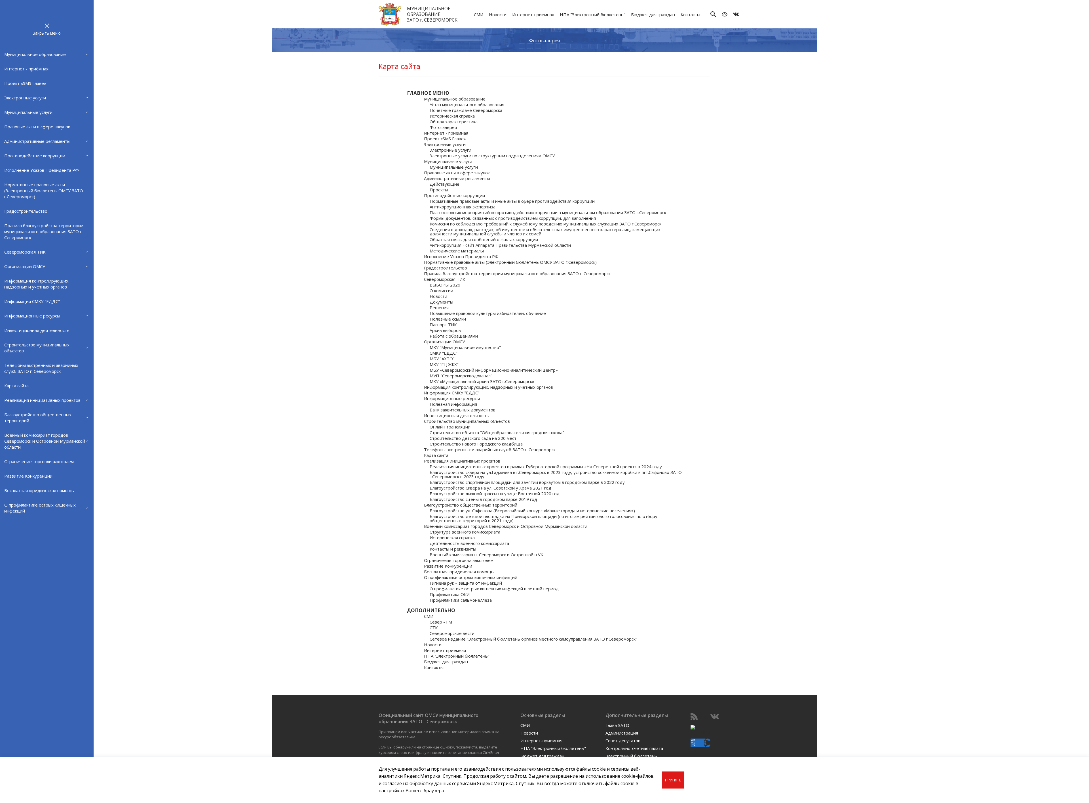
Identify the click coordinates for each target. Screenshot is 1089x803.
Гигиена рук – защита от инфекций (466, 583)
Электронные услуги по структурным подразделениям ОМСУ (492, 156)
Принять (673, 780)
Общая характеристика (454, 122)
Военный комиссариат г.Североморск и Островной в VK (486, 555)
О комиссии (441, 290)
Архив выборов (445, 330)
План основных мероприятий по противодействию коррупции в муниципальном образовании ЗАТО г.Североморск (548, 212)
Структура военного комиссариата (465, 532)
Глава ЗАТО (617, 725)
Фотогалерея (544, 40)
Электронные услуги (25, 98)
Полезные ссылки (448, 319)
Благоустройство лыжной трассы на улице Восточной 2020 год (495, 494)
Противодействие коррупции (34, 155)
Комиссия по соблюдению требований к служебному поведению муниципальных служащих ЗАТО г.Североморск (545, 224)
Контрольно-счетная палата (634, 748)
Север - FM (441, 622)
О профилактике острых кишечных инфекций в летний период (494, 589)
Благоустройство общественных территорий (37, 417)
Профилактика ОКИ (450, 594)
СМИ (478, 14)
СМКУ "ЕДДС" (443, 353)
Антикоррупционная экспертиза (462, 207)
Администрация (621, 733)
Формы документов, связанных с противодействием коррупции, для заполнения (513, 218)
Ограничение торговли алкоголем (39, 461)
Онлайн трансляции (450, 427)
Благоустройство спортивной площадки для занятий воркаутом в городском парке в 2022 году (527, 482)
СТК (434, 628)
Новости (497, 14)
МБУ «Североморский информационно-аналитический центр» (494, 370)
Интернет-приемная (533, 14)
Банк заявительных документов (462, 410)
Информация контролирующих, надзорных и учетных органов (36, 284)
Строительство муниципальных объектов (36, 348)
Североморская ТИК (24, 252)
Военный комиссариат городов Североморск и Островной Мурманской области (44, 441)
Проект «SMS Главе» (25, 83)
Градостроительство (25, 211)
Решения (439, 308)
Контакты (690, 14)
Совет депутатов (622, 740)
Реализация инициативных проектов (42, 400)
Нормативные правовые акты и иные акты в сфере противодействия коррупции (512, 201)
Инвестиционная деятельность (36, 330)
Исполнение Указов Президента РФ (41, 170)
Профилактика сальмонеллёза (461, 600)
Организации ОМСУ (24, 266)
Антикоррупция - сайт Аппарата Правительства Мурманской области (500, 245)
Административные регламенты (37, 141)
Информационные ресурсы (32, 316)
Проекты (439, 190)
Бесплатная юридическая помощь (39, 490)
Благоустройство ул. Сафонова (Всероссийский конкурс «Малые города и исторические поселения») (532, 511)
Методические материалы (457, 251)
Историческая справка (452, 116)
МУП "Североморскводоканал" (461, 376)
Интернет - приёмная (26, 69)
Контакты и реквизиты (453, 549)
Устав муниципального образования (467, 105)
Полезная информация (453, 404)
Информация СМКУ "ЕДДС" (32, 301)
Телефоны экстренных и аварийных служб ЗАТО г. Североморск (41, 368)
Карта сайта (16, 385)
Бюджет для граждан (653, 14)
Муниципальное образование (35, 54)
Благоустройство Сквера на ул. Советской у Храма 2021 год (490, 488)
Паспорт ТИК (443, 325)
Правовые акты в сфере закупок (37, 126)
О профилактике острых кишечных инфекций (40, 508)
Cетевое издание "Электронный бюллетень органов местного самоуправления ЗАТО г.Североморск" (533, 639)
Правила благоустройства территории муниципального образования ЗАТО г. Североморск (43, 231)
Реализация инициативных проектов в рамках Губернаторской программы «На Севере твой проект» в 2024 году (546, 467)
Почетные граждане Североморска (466, 110)
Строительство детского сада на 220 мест (473, 438)
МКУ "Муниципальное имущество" (465, 347)
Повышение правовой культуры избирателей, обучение (488, 313)
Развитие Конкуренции (28, 476)
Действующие (444, 184)
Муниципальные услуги (28, 112)
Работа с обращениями (454, 336)
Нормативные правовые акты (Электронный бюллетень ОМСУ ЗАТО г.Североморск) (43, 190)
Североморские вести (452, 633)
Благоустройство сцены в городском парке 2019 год (483, 499)
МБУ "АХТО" (442, 359)
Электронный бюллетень (631, 756)
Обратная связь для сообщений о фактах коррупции (484, 239)
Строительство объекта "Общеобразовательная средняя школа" (497, 432)
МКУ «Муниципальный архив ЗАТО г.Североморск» (482, 381)
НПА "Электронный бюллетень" (592, 14)
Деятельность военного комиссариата (469, 543)
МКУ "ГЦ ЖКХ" (444, 364)
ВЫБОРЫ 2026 (445, 285)
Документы (441, 302)
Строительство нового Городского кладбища (476, 444)
